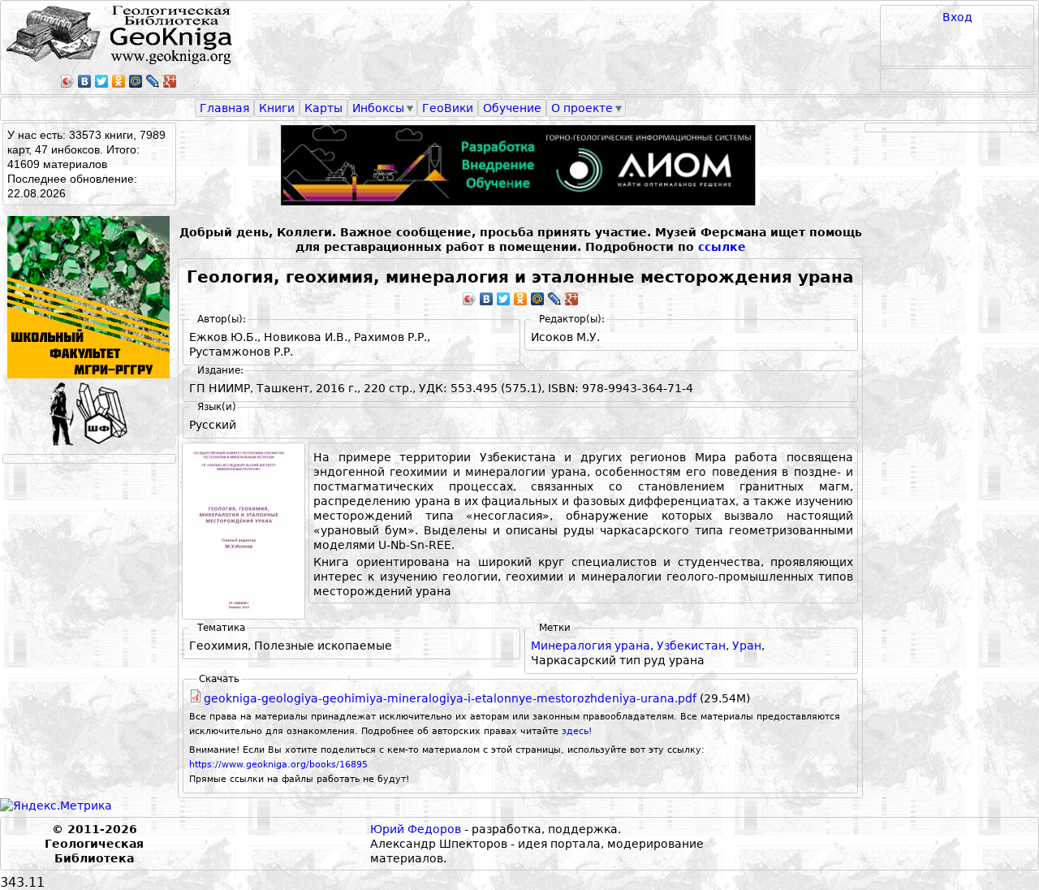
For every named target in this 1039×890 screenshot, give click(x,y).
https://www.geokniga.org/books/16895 (278, 764)
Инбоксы (378, 108)
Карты (323, 108)
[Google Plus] (170, 81)
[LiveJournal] (153, 81)
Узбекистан (691, 645)
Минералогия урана (590, 645)
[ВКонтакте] (84, 81)
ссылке (722, 246)
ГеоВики (447, 108)
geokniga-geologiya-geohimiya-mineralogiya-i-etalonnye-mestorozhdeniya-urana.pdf (450, 698)
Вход (957, 17)
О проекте (582, 108)
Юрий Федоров (415, 829)
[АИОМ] (520, 165)
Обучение (512, 108)
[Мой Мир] (135, 81)
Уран (746, 645)
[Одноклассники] (118, 81)
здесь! (577, 731)
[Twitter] (101, 81)
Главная (224, 108)
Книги (277, 108)
